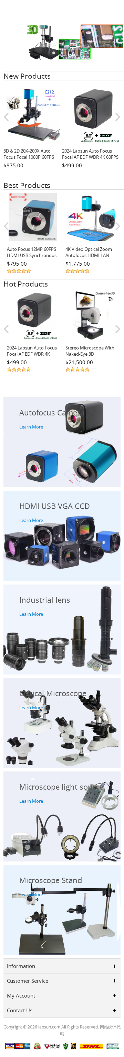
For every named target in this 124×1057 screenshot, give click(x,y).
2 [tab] (62, 53)
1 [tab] (53, 53)
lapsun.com (49, 1027)
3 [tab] (70, 53)
